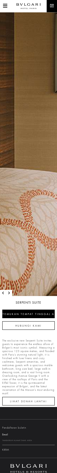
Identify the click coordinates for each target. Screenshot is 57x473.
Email (5, 434)
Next (9, 293)
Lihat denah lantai (28, 401)
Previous (3, 293)
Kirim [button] (5, 450)
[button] (5, 6)
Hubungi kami (28, 326)
